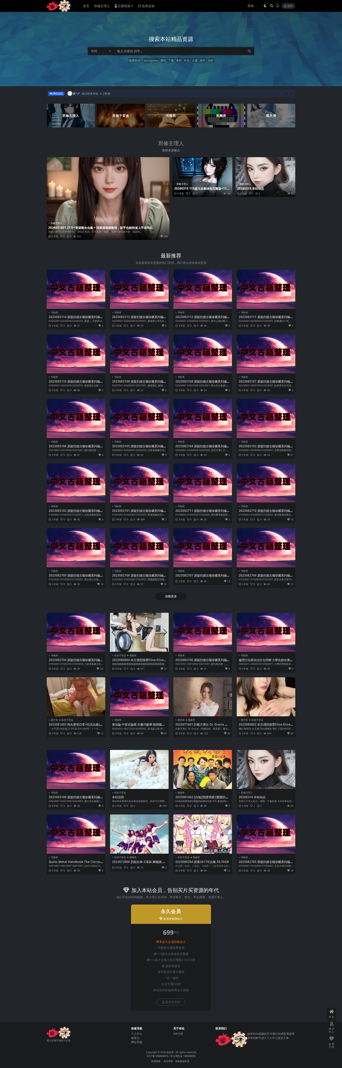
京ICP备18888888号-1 (158, 1056)
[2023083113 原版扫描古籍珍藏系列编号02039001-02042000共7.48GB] (139, 289)
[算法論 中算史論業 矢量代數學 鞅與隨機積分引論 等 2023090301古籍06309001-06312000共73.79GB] (139, 696)
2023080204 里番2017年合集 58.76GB (202, 862)
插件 (203, 60)
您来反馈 (148, 6)
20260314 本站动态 (250, 188)
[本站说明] (139, 769)
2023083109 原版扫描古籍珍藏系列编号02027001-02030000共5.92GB (139, 383)
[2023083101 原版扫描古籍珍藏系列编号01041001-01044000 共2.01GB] (139, 483)
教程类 (181, 720)
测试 (163, 60)
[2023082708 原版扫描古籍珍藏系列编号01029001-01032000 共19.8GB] (139, 547)
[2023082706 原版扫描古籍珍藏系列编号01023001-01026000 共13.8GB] (266, 547)
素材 (179, 60)
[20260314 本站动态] (265, 177)
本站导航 (168, 1061)
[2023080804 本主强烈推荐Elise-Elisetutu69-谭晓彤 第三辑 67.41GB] (139, 632)
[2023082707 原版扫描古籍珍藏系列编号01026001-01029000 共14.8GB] (202, 547)
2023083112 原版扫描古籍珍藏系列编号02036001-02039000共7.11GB (202, 318)
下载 (171, 60)
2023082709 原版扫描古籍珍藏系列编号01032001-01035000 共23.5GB (76, 577)
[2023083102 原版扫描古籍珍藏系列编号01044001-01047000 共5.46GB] (76, 483)
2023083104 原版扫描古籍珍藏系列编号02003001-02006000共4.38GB (202, 448)
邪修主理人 (102, 6)
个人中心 (136, 1034)
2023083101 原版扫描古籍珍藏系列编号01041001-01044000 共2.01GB (139, 512)
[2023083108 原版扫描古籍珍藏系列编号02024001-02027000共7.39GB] (202, 353)
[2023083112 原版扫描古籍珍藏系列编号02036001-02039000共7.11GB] (202, 289)
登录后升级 (172, 1002)
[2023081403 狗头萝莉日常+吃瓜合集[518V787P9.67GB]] (76, 696)
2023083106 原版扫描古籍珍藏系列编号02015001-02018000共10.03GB (76, 448)
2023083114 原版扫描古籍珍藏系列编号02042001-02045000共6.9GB (76, 318)
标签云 (135, 1038)
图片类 (54, 720)
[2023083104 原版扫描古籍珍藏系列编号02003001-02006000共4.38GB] (202, 418)
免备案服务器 (182, 1061)
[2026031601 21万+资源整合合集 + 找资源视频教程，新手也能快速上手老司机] (108, 198)
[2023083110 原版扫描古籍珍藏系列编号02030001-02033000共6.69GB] (76, 353)
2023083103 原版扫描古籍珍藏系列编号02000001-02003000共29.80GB (266, 448)
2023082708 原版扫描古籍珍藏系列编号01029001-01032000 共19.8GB (139, 577)
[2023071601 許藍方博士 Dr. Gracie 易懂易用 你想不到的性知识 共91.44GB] (202, 696)
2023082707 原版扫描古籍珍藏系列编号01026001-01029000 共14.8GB (202, 577)
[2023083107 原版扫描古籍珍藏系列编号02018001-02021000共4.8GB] (266, 353)
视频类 (133, 655)
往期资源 (124, 6)
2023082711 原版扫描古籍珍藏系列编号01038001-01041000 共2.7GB (202, 512)
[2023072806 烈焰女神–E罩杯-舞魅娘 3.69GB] (139, 833)
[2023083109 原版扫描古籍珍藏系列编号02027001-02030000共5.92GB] (139, 353)
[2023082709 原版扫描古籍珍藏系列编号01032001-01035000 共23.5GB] (76, 547)
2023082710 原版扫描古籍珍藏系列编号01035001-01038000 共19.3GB (266, 512)
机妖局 (170, 1052)
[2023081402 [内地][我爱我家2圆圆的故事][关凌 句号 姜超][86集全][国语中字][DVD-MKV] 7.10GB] (202, 769)
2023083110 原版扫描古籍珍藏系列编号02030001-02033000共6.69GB (76, 383)
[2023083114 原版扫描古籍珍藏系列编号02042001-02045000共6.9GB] (76, 289)
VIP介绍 (178, 1034)
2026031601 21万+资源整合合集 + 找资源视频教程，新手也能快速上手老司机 (100, 228)
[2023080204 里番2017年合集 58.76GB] (202, 833)
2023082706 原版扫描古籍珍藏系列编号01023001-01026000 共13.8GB (266, 577)
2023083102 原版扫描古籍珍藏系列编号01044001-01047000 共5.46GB (76, 512)
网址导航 (136, 1042)
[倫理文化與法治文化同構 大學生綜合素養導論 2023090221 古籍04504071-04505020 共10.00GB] (266, 632)
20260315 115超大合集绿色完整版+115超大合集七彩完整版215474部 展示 (201, 190)
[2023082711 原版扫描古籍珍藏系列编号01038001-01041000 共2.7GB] (202, 483)
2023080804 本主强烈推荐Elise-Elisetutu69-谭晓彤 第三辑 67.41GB (138, 661)
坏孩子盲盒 (120, 655)
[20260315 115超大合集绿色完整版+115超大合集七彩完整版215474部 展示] (202, 177)
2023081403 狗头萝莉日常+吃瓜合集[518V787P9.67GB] (76, 726)
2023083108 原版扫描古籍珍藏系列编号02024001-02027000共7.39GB (202, 383)
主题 (195, 60)
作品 (187, 60)
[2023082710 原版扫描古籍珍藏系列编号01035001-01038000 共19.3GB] (266, 483)
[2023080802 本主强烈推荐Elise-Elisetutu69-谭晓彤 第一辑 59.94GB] (266, 696)
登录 (290, 6)
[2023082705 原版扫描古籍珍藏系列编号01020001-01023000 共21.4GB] (266, 833)
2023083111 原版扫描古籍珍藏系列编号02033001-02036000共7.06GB (266, 318)
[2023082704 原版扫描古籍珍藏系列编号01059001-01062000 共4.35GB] (76, 632)
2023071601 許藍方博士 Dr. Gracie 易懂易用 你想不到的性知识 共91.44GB (201, 726)
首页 (86, 6)
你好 (211, 60)
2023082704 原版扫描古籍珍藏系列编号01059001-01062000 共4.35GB (76, 661)
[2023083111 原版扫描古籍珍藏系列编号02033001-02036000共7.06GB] (266, 289)
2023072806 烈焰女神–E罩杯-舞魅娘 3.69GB (138, 863)
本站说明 (118, 797)
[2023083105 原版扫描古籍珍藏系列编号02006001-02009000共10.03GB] (139, 418)
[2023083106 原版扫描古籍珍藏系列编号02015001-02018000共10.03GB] (76, 418)
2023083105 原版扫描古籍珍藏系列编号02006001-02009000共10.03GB (139, 448)
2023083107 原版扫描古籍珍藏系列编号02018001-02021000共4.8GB (266, 383)
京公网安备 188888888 (183, 1056)
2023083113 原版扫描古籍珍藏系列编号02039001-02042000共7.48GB (139, 318)
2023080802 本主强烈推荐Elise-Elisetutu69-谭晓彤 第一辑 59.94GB (265, 726)
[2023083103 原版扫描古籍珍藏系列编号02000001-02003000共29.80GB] (266, 418)
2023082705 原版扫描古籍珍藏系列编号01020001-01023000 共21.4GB (266, 863)
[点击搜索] (249, 51)
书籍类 (54, 312)
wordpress (151, 60)
